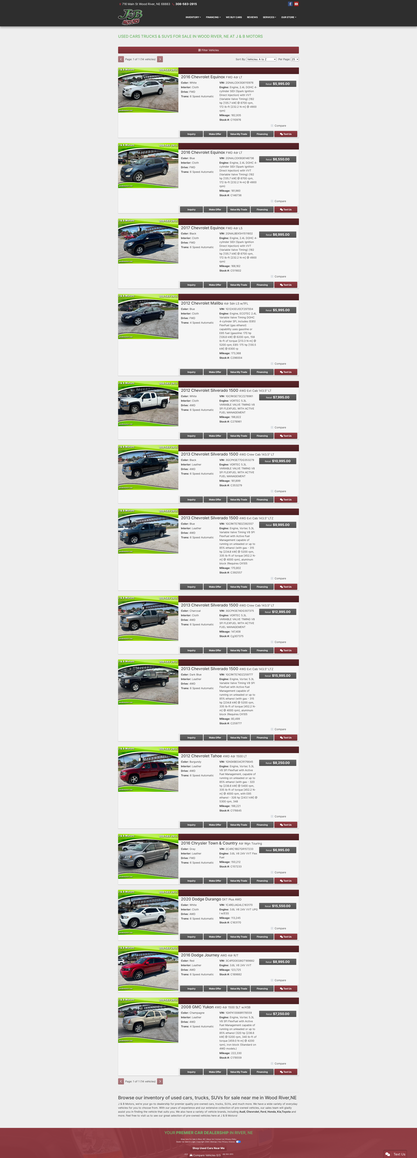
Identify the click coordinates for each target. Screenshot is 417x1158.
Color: (185, 82)
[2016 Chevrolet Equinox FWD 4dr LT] (148, 89)
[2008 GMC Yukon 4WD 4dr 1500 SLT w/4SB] (148, 1020)
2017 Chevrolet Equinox (211, 227)
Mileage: (224, 115)
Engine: (224, 87)
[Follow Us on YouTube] (296, 4)
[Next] (160, 59)
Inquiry (191, 134)
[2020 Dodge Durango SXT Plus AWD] (148, 912)
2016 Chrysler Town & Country (221, 843)
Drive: (185, 91)
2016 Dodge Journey (209, 955)
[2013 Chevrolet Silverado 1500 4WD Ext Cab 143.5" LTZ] (148, 530)
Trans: (185, 96)
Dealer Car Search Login (185, 1142)
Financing (262, 134)
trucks (219, 1103)
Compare (280, 125)
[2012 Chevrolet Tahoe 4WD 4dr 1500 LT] (148, 768)
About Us (210, 1139)
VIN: (222, 82)
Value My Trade (238, 134)
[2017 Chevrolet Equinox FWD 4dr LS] (148, 240)
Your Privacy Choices (226, 1142)
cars (211, 1103)
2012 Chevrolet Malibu (214, 303)
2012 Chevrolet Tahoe (214, 756)
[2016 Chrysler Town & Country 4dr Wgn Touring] (148, 856)
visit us (145, 1115)
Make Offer (215, 134)
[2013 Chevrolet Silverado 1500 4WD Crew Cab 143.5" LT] (148, 467)
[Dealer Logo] (130, 17)
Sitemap (213, 1142)
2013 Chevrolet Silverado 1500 (227, 454)
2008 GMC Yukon (216, 1007)
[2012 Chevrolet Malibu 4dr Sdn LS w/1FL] (148, 316)
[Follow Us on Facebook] (290, 4)
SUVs (227, 1103)
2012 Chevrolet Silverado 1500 (226, 390)
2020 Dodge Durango (211, 899)
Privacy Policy (230, 1139)
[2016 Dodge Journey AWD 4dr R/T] (148, 968)
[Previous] (121, 59)
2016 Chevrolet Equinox (211, 77)
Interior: (186, 87)
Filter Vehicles (210, 50)
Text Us (287, 134)
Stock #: (224, 119)
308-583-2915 (186, 4)
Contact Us (219, 1139)
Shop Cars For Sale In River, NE (193, 1139)
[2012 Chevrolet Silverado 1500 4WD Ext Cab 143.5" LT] (148, 403)
